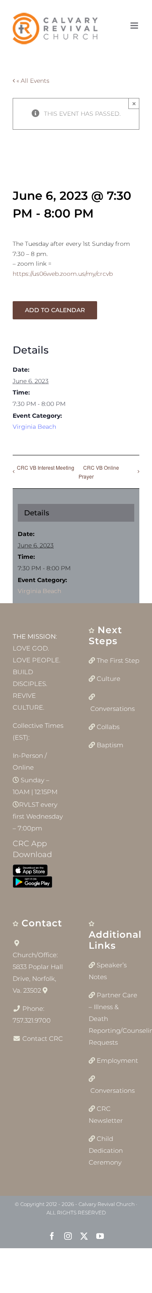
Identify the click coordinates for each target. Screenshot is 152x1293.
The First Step (118, 660)
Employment (117, 1060)
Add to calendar (55, 310)
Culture (108, 679)
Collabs (108, 727)
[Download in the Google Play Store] (32, 884)
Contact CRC (42, 1038)
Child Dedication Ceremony (106, 1150)
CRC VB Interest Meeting (45, 467)
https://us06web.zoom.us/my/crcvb (63, 274)
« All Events (32, 80)
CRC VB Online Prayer (99, 472)
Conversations (112, 709)
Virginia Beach (34, 426)
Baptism (110, 745)
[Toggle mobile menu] (134, 25)
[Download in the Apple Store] (30, 872)
